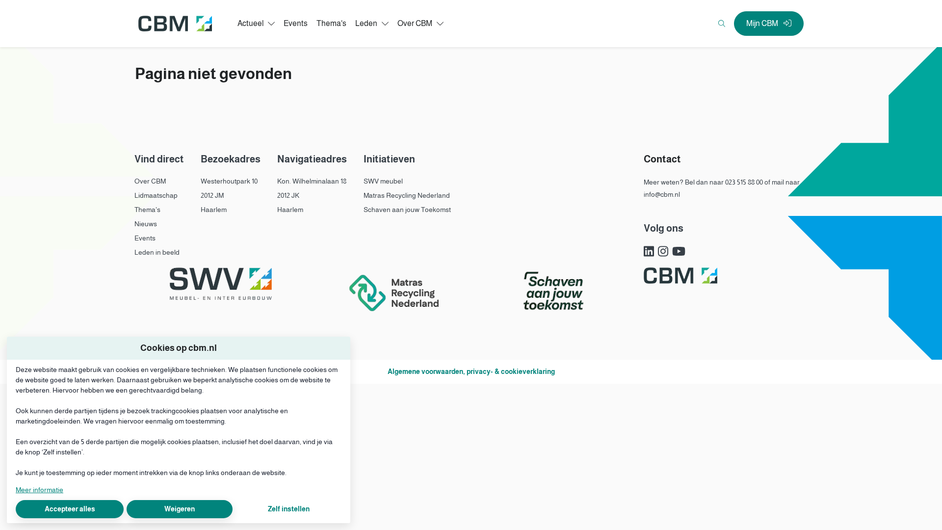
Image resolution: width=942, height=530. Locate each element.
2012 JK (288, 195)
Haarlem (214, 209)
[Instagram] (663, 252)
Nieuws (145, 224)
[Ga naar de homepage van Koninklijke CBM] (175, 24)
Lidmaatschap (156, 195)
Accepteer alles (70, 509)
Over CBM (150, 181)
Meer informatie (39, 490)
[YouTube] (678, 252)
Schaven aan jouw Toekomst (407, 209)
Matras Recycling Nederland (407, 195)
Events (145, 238)
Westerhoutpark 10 (229, 181)
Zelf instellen (289, 509)
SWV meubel (383, 181)
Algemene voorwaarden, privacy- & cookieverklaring (471, 371)
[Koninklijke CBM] (680, 275)
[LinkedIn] (649, 252)
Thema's (147, 209)
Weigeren (179, 509)
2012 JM (212, 195)
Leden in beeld (157, 252)
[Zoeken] (721, 23)
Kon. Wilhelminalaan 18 (311, 181)
